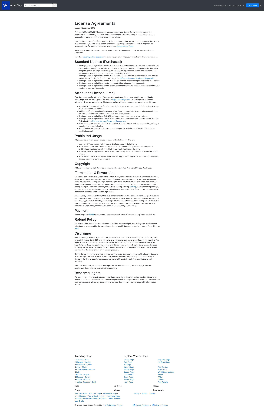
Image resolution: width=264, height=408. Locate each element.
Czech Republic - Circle (85, 370)
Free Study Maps (113, 396)
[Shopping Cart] (260, 5)
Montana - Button (83, 377)
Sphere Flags (129, 379)
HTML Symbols (115, 398)
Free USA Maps (95, 393)
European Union (81, 360)
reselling (133, 187)
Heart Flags (128, 382)
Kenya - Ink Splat (82, 374)
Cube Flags (128, 374)
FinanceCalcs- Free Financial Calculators (90, 398)
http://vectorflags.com (121, 100)
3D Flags (127, 365)
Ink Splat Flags (164, 362)
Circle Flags (128, 377)
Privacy (136, 393)
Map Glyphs (79, 401)
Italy (78, 372)
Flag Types (233, 5)
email (77, 229)
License (161, 379)
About (160, 374)
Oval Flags (128, 362)
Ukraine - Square (83, 379)
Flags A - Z (162, 370)
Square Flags (129, 372)
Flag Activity (163, 382)
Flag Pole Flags (164, 360)
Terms (144, 393)
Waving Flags (129, 370)
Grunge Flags (129, 360)
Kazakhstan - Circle (84, 365)
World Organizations (166, 372)
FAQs (160, 377)
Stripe (91, 215)
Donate (152, 393)
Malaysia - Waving (83, 362)
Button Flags (129, 367)
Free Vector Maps (110, 393)
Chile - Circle (81, 367)
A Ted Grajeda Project (113, 405)
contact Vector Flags (125, 46)
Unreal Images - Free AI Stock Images (89, 396)
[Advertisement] (125, 15)
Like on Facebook (142, 405)
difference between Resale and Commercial (137, 78)
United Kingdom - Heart (86, 382)
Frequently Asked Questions (93, 57)
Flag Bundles (253, 5)
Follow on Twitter (161, 405)
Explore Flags (219, 5)
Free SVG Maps (81, 393)
